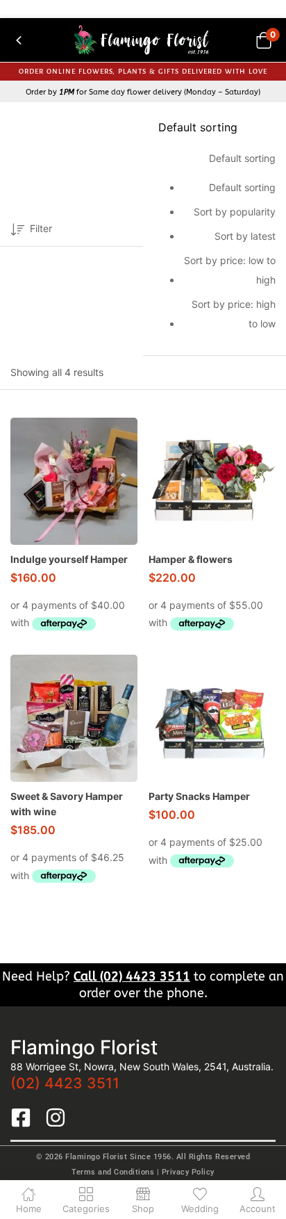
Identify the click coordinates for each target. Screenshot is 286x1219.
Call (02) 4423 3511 (132, 976)
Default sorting (242, 187)
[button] (263, 40)
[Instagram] (55, 1117)
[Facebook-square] (20, 1117)
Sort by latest (245, 236)
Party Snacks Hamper (199, 796)
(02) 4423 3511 (64, 1083)
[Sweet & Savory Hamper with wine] (73, 718)
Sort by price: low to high (230, 270)
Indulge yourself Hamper (69, 559)
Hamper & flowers (191, 559)
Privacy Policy (188, 1172)
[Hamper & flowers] (212, 481)
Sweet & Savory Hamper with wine (66, 803)
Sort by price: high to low (234, 313)
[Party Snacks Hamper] (212, 718)
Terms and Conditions (113, 1172)
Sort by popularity (235, 212)
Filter (41, 228)
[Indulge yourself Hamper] (73, 481)
